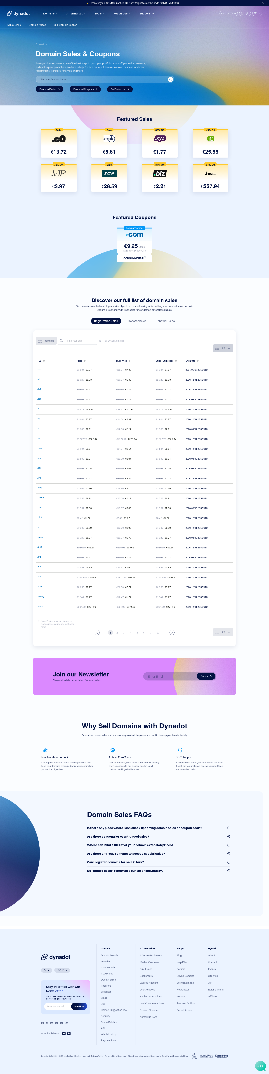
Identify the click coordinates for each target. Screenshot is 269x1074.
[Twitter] (56, 1023)
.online (40, 497)
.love (39, 586)
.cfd (39, 556)
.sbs (39, 398)
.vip (38, 418)
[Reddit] (67, 1023)
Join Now (79, 1006)
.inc (39, 438)
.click (39, 517)
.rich (39, 576)
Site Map (213, 975)
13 (158, 632)
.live (39, 477)
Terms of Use (111, 1056)
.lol (38, 379)
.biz (39, 428)
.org (39, 369)
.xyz (39, 388)
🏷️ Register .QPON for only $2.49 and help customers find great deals (132, 3)
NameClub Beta (148, 1016)
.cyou (40, 537)
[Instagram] (47, 1023)
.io (38, 408)
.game (40, 606)
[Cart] (257, 13)
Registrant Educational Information (134, 1056)
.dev (39, 467)
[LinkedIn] (51, 1023)
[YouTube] (61, 1023)
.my (39, 566)
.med (39, 546)
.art (38, 527)
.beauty (40, 596)
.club (39, 448)
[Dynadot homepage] (18, 13)
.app (39, 458)
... (150, 632)
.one (39, 507)
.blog (39, 487)
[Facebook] (42, 1023)
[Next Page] (172, 632)
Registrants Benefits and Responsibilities (169, 1056)
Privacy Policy (97, 1056)
